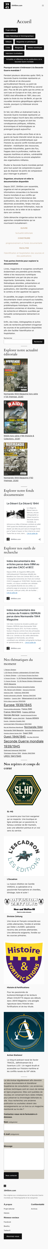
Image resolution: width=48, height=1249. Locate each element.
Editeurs (9, 42)
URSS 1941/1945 (12, 756)
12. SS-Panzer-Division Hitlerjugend (29, 681)
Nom (10, 1122)
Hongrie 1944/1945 (19, 718)
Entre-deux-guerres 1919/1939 (14, 701)
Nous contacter (11, 1175)
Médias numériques (35, 47)
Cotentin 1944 (16, 698)
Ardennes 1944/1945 (21, 692)
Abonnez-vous (12, 1236)
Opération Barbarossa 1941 (34, 730)
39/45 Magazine (10, 684)
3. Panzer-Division (10, 678)
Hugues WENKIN (32, 718)
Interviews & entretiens (14, 53)
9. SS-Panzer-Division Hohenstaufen (30, 678)
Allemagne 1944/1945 (29, 690)
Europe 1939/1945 (18, 705)
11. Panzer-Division (10, 681)
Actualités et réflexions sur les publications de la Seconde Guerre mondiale (24, 60)
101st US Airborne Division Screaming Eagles (19, 687)
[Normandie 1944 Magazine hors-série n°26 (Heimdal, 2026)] (16, 375)
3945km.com (16, 6)
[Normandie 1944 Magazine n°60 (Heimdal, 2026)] (15, 459)
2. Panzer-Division (10, 675)
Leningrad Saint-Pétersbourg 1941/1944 (17, 724)
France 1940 (27, 709)
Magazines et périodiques (26, 42)
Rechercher (8, 338)
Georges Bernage (11, 715)
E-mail (11, 1134)
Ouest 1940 (27, 733)
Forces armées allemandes (12, 709)
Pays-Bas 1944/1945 (33, 737)
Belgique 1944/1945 (29, 695)
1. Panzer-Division (10, 670)
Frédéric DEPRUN (28, 712)
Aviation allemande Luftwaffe (13, 695)
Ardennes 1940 (8, 692)
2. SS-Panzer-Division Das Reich (28, 675)
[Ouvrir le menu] (43, 5)
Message (8, 1146)
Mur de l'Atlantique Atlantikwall (13, 727)
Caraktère (7, 698)
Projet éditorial (11, 30)
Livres (8, 47)
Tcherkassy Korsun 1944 (12, 753)
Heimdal (7, 718)
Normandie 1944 (33, 727)
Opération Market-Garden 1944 (13, 733)
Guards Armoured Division (29, 715)
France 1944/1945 (12, 712)
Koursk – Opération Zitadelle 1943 (14, 721)
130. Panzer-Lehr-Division (13, 690)
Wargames (19, 47)
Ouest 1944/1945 (15, 736)
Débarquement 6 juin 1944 (31, 698)
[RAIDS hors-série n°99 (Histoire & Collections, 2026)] (16, 417)
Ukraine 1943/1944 (28, 753)
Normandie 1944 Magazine (14, 730)
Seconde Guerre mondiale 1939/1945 (24, 743)
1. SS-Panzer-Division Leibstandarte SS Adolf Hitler (21, 672)
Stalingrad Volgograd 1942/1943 (15, 750)
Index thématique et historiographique (20, 36)
